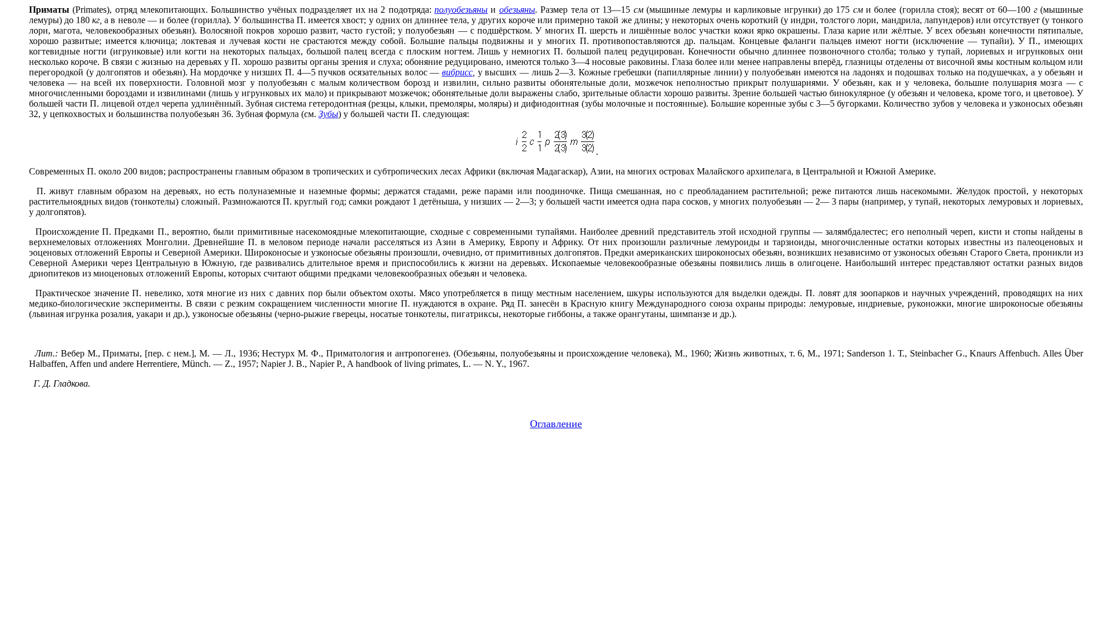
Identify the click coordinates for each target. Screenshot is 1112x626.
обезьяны (517, 9)
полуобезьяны (461, 9)
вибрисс (457, 72)
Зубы (328, 114)
